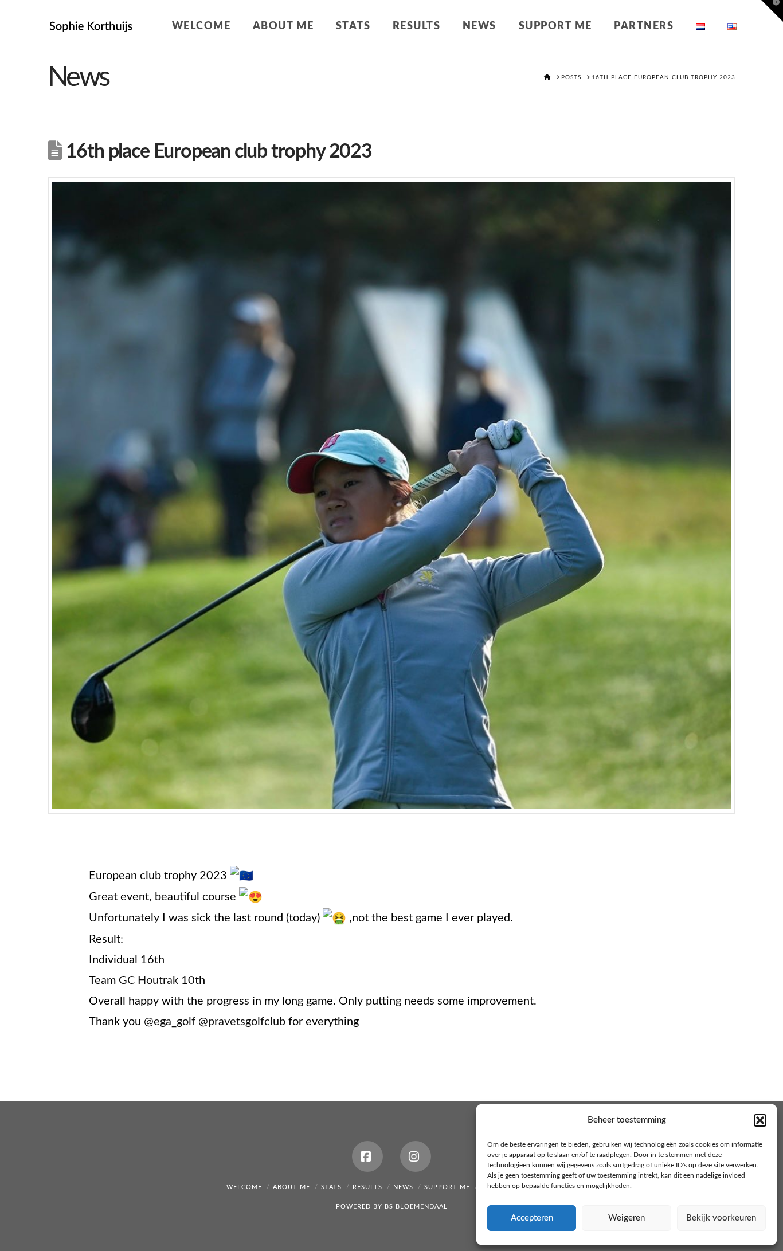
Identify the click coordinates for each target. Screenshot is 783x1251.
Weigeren (626, 1218)
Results (367, 1187)
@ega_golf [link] (169, 1022)
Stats (331, 1187)
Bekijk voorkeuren (721, 1218)
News (403, 1187)
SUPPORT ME (447, 1187)
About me (291, 1187)
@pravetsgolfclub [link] (241, 1022)
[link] (148, 980)
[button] (760, 1120)
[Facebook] (367, 1156)
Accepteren (532, 1218)
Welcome (244, 1187)
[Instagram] (415, 1156)
